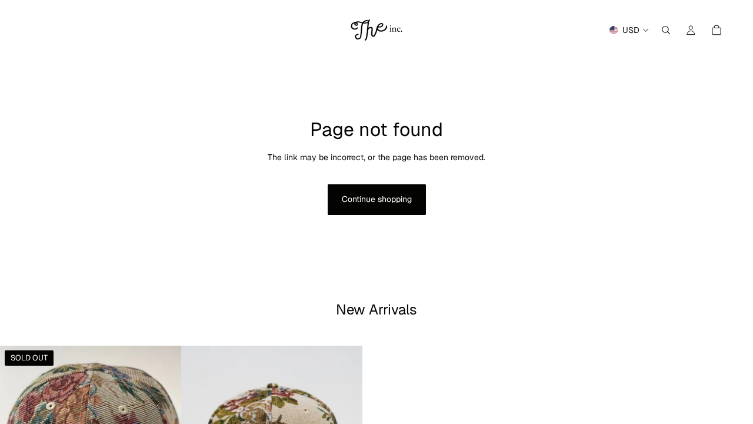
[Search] (666, 30)
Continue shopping (377, 199)
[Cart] (716, 30)
